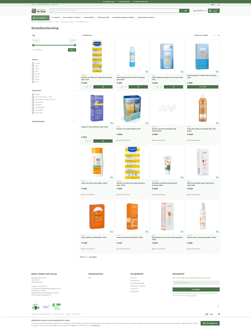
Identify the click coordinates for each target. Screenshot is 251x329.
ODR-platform (76, 314)
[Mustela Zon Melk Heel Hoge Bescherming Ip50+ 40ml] (97, 56)
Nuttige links (134, 280)
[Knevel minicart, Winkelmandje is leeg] (210, 11)
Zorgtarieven (134, 291)
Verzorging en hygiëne (67, 22)
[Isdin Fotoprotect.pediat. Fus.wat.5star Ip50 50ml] (167, 56)
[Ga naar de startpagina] (38, 11)
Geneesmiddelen (89, 17)
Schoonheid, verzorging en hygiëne (123, 17)
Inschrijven (196, 289)
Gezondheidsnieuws (44, 4)
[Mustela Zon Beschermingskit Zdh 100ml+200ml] (167, 108)
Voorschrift (54, 4)
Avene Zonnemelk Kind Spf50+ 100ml (130, 237)
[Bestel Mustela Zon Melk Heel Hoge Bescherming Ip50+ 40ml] (103, 87)
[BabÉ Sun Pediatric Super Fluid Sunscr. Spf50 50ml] (203, 162)
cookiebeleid (95, 325)
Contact (33, 4)
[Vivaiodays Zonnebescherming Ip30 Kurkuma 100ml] (167, 162)
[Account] (206, 11)
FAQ (89, 278)
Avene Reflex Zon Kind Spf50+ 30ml (93, 237)
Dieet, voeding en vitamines (72, 17)
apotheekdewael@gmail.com (50, 288)
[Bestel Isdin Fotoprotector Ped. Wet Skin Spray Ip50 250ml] (138, 87)
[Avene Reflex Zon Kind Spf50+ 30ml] (97, 216)
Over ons (133, 278)
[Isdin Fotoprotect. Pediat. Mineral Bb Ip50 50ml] (203, 56)
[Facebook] (218, 306)
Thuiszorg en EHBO (103, 17)
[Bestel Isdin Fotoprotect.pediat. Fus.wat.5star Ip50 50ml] (173, 87)
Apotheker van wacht (137, 286)
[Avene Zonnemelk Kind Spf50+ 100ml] (132, 216)
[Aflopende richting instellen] (218, 35)
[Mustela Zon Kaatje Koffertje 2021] (132, 108)
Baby (56, 22)
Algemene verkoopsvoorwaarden (42, 314)
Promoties (57, 17)
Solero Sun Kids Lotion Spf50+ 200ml (94, 183)
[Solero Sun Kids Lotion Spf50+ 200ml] (97, 162)
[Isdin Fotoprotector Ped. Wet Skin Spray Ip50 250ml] (132, 56)
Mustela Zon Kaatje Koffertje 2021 (129, 129)
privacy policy (192, 295)
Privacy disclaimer (58, 314)
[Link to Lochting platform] (219, 314)
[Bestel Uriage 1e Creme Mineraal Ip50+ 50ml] (103, 141)
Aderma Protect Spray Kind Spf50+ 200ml (201, 237)
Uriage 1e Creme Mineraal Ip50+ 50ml (94, 127)
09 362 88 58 (42, 286)
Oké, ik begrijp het (210, 323)
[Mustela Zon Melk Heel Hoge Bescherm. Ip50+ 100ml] (132, 162)
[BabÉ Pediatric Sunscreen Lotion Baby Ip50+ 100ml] (167, 216)
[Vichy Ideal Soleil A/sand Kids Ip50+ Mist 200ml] (203, 108)
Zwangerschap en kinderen (146, 17)
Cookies (68, 314)
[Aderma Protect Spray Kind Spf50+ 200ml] (203, 216)
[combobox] (114, 11)
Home (33, 22)
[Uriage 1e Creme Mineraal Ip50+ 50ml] (97, 108)
